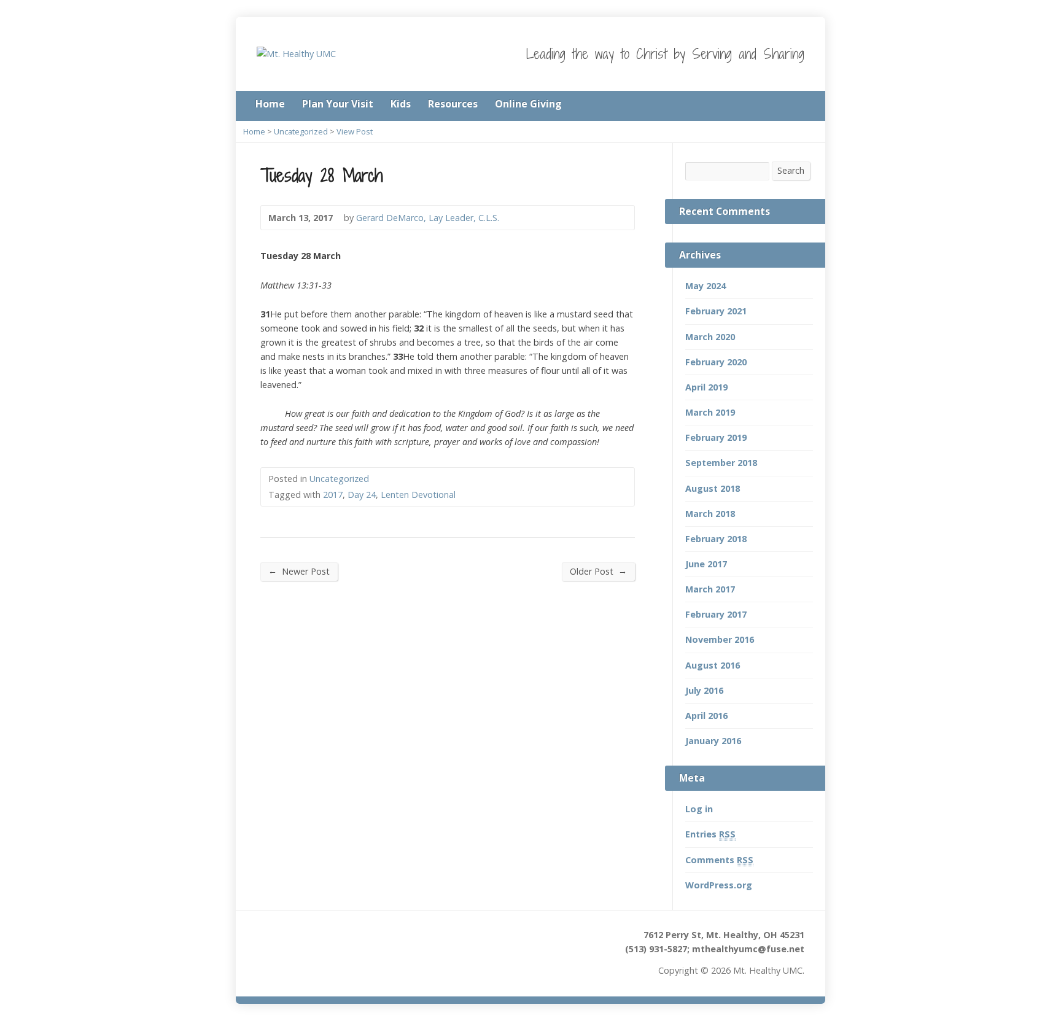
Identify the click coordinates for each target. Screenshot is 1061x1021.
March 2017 (710, 589)
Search (790, 170)
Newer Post (299, 571)
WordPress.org (718, 885)
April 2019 (706, 387)
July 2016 (704, 690)
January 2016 (713, 741)
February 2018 (716, 539)
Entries (710, 834)
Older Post (598, 571)
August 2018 (712, 488)
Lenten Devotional (418, 494)
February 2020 (716, 362)
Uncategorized (301, 131)
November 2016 (719, 639)
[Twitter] (783, 105)
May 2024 (705, 286)
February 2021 (716, 311)
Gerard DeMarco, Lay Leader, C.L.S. (427, 217)
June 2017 (706, 564)
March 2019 (710, 412)
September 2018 (721, 462)
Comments (719, 860)
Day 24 (362, 494)
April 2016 (706, 715)
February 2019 (716, 437)
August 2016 (712, 665)
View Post (354, 131)
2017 (333, 494)
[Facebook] (766, 105)
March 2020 (710, 337)
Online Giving (528, 104)
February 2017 (716, 614)
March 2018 (710, 513)
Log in (699, 809)
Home (270, 104)
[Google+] (801, 105)
